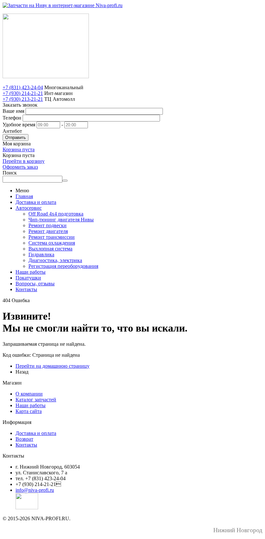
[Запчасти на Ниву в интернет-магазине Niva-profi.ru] (62, 5)
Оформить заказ (20, 167)
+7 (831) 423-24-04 (23, 87)
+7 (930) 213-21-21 (23, 99)
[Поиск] (65, 181)
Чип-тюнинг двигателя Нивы (61, 219)
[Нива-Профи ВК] (27, 507)
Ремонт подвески (47, 225)
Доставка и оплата (36, 202)
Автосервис (29, 208)
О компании (29, 393)
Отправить (15, 137)
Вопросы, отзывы (35, 283)
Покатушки (28, 277)
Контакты (26, 289)
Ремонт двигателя (48, 231)
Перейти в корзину (24, 161)
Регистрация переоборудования (63, 266)
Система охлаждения (51, 243)
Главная (24, 196)
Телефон (12, 118)
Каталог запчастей (36, 399)
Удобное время (19, 124)
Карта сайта (29, 411)
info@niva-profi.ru (35, 490)
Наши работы (31, 272)
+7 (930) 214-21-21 (23, 93)
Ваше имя (13, 111)
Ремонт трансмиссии (51, 237)
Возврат (24, 439)
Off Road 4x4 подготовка (55, 214)
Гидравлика (41, 254)
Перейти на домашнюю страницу (53, 366)
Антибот (12, 131)
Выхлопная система (50, 248)
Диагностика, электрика (55, 260)
